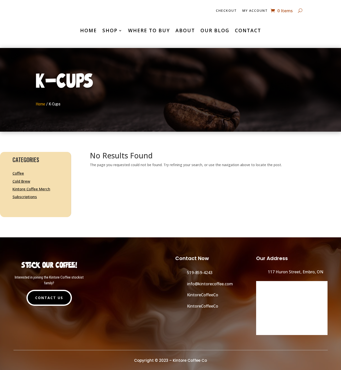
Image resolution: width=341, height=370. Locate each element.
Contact (248, 30)
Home (88, 30)
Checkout (226, 11)
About (185, 30)
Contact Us (49, 297)
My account (255, 11)
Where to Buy (149, 30)
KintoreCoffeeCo (202, 295)
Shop (110, 30)
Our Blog (214, 30)
